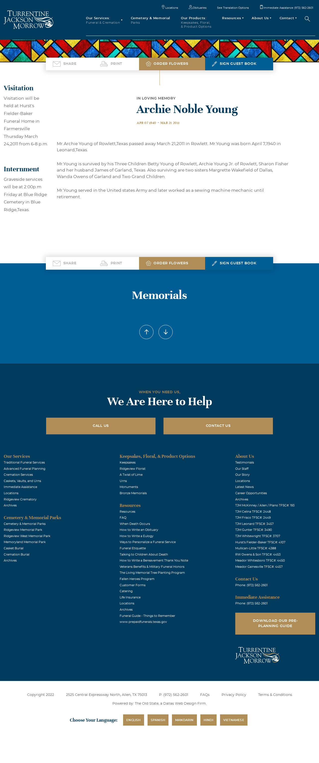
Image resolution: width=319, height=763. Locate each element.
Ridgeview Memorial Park (23, 529)
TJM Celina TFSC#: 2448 (253, 511)
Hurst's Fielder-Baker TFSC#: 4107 (260, 542)
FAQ (123, 517)
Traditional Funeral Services (24, 462)
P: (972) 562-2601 (173, 695)
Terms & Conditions (275, 695)
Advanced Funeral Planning (24, 468)
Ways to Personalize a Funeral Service (148, 542)
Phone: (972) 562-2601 (251, 585)
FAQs (205, 695)
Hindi (208, 720)
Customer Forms (133, 585)
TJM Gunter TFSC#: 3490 (253, 529)
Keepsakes (128, 462)
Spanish (158, 720)
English (133, 720)
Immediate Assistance (20, 486)
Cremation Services (18, 474)
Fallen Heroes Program (137, 578)
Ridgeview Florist (133, 468)
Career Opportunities (251, 493)
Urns (123, 480)
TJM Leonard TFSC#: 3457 (254, 523)
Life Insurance (130, 597)
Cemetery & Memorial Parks (25, 523)
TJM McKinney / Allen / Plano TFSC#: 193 (265, 505)
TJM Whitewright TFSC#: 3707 (257, 536)
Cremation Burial (16, 554)
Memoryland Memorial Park (25, 542)
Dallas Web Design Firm (184, 703)
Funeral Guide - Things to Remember (147, 615)
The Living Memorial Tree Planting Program (152, 572)
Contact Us (218, 426)
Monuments (129, 486)
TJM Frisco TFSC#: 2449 (253, 517)
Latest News (244, 486)
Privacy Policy (234, 695)
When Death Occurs (135, 523)
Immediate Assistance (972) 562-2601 (288, 7)
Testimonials (244, 462)
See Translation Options (233, 7)
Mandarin (184, 720)
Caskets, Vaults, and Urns (22, 480)
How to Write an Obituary (139, 529)
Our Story (242, 474)
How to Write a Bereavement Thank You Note (154, 560)
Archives (10, 505)
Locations (171, 7)
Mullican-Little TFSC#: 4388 (255, 548)
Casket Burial (13, 548)
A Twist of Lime (131, 474)
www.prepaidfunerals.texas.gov (143, 621)
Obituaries (199, 7)
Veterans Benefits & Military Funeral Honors (152, 566)
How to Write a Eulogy (137, 536)
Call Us (101, 426)
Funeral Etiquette (133, 548)
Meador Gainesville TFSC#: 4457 (259, 566)
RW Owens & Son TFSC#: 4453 (258, 554)
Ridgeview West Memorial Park (27, 536)
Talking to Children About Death (144, 554)
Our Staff (241, 468)
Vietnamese (233, 720)
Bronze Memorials (133, 493)
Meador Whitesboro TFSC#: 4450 (260, 560)
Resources (127, 511)
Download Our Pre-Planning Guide (275, 623)
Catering (126, 591)
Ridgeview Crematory (20, 499)
